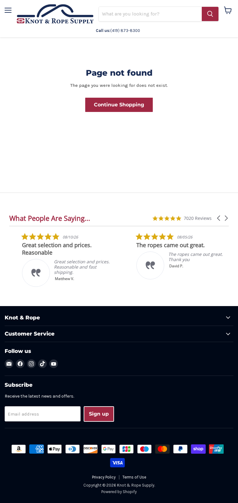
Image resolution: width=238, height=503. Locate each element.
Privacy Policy (104, 477)
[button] (219, 218)
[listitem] (56, 260)
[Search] (210, 14)
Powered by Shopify (119, 491)
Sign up (99, 414)
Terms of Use (134, 477)
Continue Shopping (119, 105)
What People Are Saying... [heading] (49, 218)
